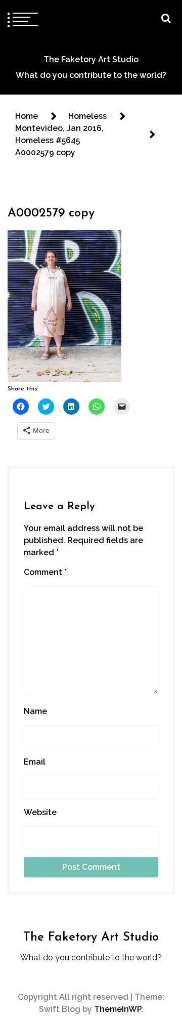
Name (35, 711)
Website (40, 812)
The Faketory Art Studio (91, 59)
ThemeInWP (118, 1009)
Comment (45, 572)
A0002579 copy (51, 213)
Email (35, 762)
